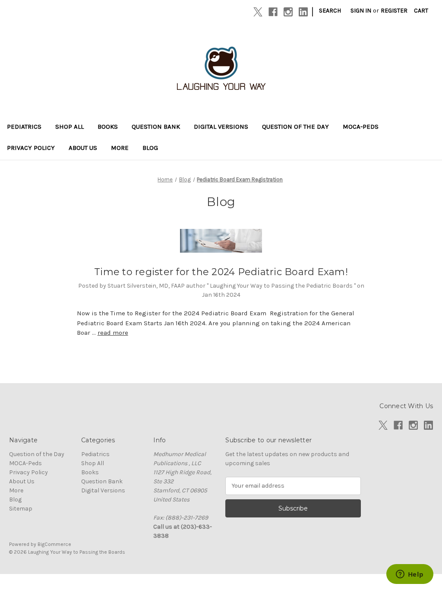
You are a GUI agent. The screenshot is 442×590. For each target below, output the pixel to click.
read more (113, 332)
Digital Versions (221, 126)
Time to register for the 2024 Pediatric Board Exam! (221, 272)
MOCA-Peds (361, 126)
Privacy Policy (31, 148)
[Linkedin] (303, 11)
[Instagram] (288, 11)
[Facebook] (273, 11)
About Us (83, 148)
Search (330, 10)
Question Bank (156, 126)
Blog (150, 148)
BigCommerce (54, 544)
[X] (257, 11)
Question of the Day (295, 126)
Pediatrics (24, 126)
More (120, 148)
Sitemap (20, 508)
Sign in (360, 10)
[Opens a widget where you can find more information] (409, 575)
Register (394, 10)
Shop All (69, 126)
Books (108, 126)
